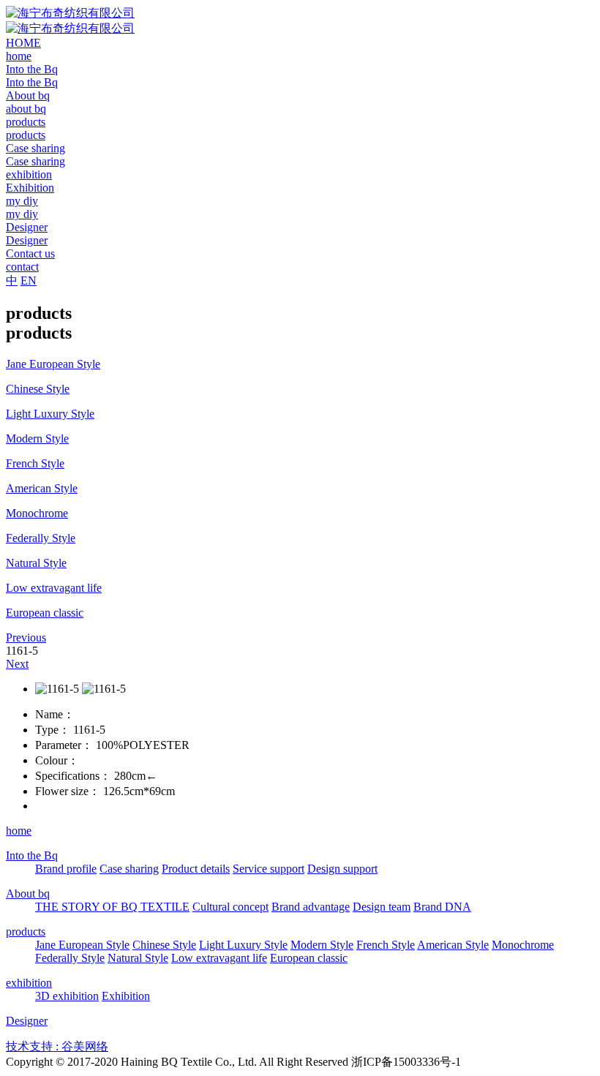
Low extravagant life (219, 958)
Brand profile (66, 868)
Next (17, 664)
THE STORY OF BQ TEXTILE (112, 906)
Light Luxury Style (243, 944)
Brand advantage (310, 906)
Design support (342, 868)
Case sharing (129, 868)
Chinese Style (164, 944)
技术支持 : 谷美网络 (57, 1046)
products (25, 931)
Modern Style (321, 944)
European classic (309, 958)
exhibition (29, 983)
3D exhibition (67, 996)
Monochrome (523, 944)
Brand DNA (442, 906)
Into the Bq (32, 855)
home (18, 830)
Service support (268, 868)
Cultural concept (230, 906)
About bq (28, 893)
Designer (27, 1021)
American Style (453, 944)
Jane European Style (82, 944)
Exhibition (126, 996)
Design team (381, 906)
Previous (26, 637)
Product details (196, 868)
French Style (385, 944)
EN (28, 280)
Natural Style (138, 958)
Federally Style (70, 958)
